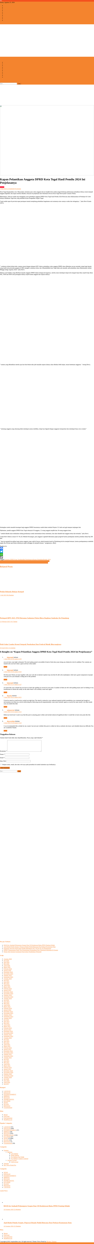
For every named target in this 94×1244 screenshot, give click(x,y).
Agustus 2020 (8, 1077)
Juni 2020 (6, 1080)
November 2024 (8, 993)
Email (2, 757)
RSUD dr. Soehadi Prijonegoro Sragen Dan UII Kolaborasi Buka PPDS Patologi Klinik (29, 945)
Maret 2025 (7, 987)
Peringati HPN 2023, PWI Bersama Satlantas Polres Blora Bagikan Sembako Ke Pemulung (34, 618)
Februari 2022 (8, 1048)
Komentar (3, 751)
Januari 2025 (7, 990)
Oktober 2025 (8, 975)
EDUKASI (7, 9)
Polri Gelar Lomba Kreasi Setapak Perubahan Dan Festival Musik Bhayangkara (30, 644)
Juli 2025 (6, 980)
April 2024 (7, 1005)
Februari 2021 (8, 1067)
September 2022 (8, 1036)
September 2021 (8, 1056)
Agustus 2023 (8, 1018)
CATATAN (7, 20)
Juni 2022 (6, 1041)
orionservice (11, 710)
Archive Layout (12, 1160)
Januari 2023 (7, 1029)
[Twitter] (47, 551)
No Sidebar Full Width (17, 1157)
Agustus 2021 (8, 1057)
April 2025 (7, 985)
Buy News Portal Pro (10, 1165)
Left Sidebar (14, 1153)
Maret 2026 (7, 967)
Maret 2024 (7, 1006)
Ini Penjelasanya (28, 559)
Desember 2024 (8, 992)
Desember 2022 (8, 1031)
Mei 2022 (6, 1043)
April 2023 (7, 1025)
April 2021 (7, 1064)
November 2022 (8, 1033)
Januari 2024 (7, 1010)
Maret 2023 (7, 1026)
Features (6, 1150)
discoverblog (11, 721)
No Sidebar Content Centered (19, 1158)
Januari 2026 (7, 970)
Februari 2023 (8, 1028)
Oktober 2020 (8, 1074)
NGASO (6, 18)
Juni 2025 (6, 982)
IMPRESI (6, 12)
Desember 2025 (8, 972)
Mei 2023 (6, 1023)
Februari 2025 (8, 988)
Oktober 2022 (8, 1034)
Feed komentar (8, 1118)
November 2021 (8, 1052)
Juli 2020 (6, 1079)
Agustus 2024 (8, 998)
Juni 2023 (6, 1021)
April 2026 (7, 965)
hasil (22, 559)
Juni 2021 (6, 1061)
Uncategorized (8, 1107)
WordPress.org (8, 1119)
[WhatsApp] (47, 554)
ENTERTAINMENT (10, 10)
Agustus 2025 (8, 978)
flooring (9, 695)
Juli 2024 (6, 1000)
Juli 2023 (6, 1020)
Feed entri (6, 1116)
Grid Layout (14, 1162)
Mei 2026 (6, 964)
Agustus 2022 (8, 1038)
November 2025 (8, 974)
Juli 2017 (6, 1084)
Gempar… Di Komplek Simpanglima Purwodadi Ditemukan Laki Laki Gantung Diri (24, 561)
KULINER (7, 17)
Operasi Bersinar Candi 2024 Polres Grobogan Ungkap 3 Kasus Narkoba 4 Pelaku (24, 563)
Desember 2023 (8, 1011)
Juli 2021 (6, 1059)
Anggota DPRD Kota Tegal (13, 559)
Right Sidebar (15, 1155)
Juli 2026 (6, 960)
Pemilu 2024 (47, 559)
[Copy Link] (47, 557)
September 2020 (8, 1075)
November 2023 (8, 1013)
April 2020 (7, 1082)
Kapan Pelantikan (38, 559)
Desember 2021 (8, 1051)
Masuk (6, 1114)
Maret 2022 (7, 1046)
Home (5, 5)
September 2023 (8, 1016)
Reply (5, 667)
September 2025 (8, 977)
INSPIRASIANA (9, 15)
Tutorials (6, 1163)
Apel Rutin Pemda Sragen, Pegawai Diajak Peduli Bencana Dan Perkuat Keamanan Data (30, 947)
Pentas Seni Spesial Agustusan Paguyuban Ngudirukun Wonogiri (22, 952)
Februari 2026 (8, 969)
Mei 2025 (6, 983)
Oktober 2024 (8, 995)
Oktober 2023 (8, 1015)
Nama (2, 754)
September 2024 (8, 997)
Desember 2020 (8, 1071)
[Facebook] (47, 548)
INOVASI (7, 14)
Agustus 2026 (8, 959)
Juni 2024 (6, 1002)
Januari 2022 (7, 1049)
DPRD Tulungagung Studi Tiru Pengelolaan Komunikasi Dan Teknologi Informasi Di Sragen (31, 950)
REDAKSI (7, 75)
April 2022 (7, 1044)
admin (12, 189)
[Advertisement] (47, 43)
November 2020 (8, 1072)
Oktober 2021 (8, 1054)
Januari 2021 (7, 1069)
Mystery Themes (51, 1241)
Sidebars (9, 1152)
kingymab (10, 657)
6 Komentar (17, 189)
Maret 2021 (7, 1066)
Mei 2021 (6, 1062)
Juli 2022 (6, 1039)
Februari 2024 (8, 1008)
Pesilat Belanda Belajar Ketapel (12, 592)
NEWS (6, 7)
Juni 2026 (6, 962)
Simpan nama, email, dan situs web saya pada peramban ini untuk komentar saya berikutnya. (29, 764)
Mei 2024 (6, 1003)
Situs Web (3, 761)
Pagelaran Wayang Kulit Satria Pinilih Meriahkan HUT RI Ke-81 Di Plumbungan (27, 948)
